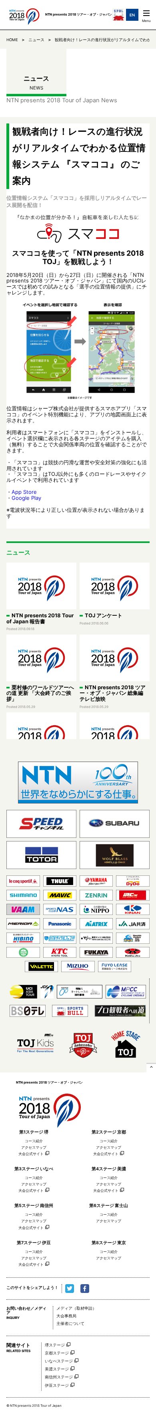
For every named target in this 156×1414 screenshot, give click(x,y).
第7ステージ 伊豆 (34, 1242)
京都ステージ (57, 1353)
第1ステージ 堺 (33, 1132)
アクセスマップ (33, 1147)
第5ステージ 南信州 (33, 1205)
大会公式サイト (31, 1153)
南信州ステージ (59, 1377)
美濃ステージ (57, 1369)
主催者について (70, 1323)
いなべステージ (59, 1361)
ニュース (36, 40)
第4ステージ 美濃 (109, 1168)
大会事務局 (66, 1316)
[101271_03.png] (78, 351)
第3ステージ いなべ (33, 1168)
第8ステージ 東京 (109, 1242)
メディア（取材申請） (76, 1308)
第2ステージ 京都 (109, 1132)
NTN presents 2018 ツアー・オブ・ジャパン (49, 1107)
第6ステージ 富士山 (108, 1205)
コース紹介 (34, 1141)
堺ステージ (55, 1345)
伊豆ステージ (57, 1385)
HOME (12, 40)
